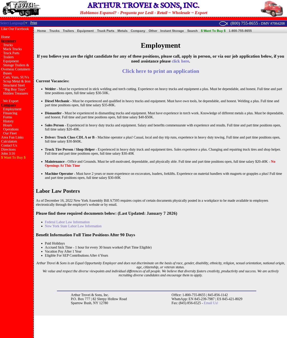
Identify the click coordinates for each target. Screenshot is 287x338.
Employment (12, 109)
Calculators (9, 141)
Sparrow (77, 303)
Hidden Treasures (15, 93)
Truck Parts (11, 53)
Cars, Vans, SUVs (16, 77)
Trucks (8, 45)
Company (138, 30)
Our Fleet (10, 133)
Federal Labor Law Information (67, 222)
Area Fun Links (12, 137)
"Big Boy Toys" (14, 89)
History (8, 121)
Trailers (8, 57)
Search (192, 30)
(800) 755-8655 (244, 23)
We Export (10, 101)
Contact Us (9, 145)
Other (153, 30)
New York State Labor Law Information (73, 226)
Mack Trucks (12, 49)
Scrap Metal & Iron (16, 81)
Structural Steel (14, 85)
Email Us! (211, 303)
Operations (11, 129)
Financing (10, 113)
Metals (122, 30)
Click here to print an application (160, 71)
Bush (87, 303)
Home (5, 37)
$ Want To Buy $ (213, 30)
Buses (7, 73)
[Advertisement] (17, 234)
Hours (7, 125)
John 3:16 (8, 153)
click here (180, 61)
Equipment (11, 61)
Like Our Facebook (15, 29)
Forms (7, 117)
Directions (8, 149)
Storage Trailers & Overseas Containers (15, 67)
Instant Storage (172, 30)
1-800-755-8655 (240, 30)
